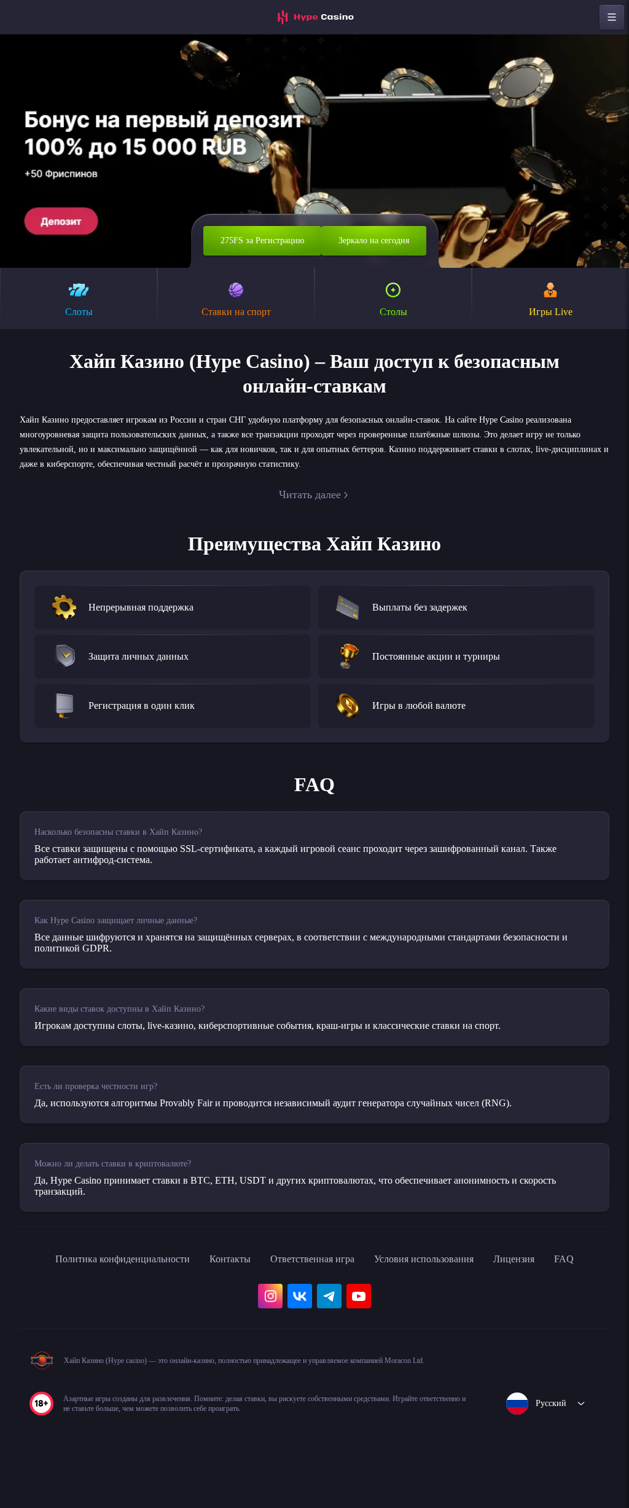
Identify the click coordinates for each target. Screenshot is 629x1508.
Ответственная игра (324, 1269)
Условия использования (451, 1269)
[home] (314, 17)
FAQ (42, 1296)
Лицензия (553, 1269)
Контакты (232, 1269)
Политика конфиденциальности (110, 1269)
